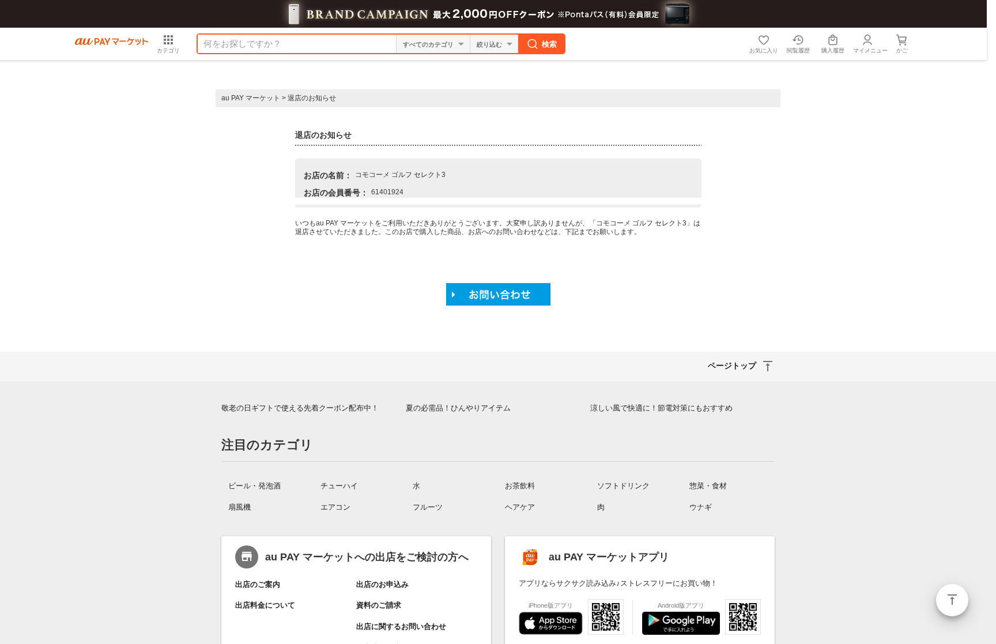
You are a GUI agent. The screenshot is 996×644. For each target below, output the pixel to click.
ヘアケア (520, 507)
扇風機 (239, 507)
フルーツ (428, 507)
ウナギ (700, 507)
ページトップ (952, 600)
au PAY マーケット (250, 98)
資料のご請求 (378, 605)
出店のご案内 (257, 584)
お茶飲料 (520, 485)
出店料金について (265, 605)
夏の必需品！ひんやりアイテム (458, 408)
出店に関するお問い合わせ (401, 626)
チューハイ (339, 485)
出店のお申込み (382, 584)
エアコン (335, 507)
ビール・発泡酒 (254, 485)
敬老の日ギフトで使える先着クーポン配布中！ (300, 408)
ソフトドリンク (623, 485)
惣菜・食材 (708, 485)
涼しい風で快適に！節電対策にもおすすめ (661, 408)
